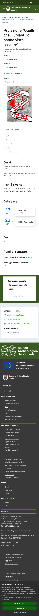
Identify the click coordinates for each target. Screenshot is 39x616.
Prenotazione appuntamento (14, 554)
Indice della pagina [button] (13, 129)
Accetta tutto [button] (19, 603)
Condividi (7, 73)
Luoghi (7, 502)
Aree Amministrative (12, 403)
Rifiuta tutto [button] (19, 608)
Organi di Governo (11, 400)
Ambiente (8, 468)
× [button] (37, 583)
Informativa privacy (11, 580)
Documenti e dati (10, 419)
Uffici (6, 407)
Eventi (26, 17)
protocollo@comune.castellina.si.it (18, 531)
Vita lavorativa (9, 435)
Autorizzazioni (9, 475)
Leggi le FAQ (9, 560)
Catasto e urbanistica (12, 444)
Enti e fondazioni (10, 410)
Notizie (7, 487)
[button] (19, 612)
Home (4, 17)
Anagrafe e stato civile (12, 429)
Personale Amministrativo (13, 416)
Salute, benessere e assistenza (15, 471)
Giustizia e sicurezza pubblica (14, 462)
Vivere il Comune (15, 17)
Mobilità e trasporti (11, 450)
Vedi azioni (17, 73)
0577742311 (30, 257)
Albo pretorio (9, 576)
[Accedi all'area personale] (31, 2)
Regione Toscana (8, 2)
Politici (7, 413)
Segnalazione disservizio (13, 557)
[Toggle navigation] (4, 8)
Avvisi (7, 493)
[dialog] (19, 598)
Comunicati (8, 490)
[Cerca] (35, 9)
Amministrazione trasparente (15, 573)
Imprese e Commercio (12, 439)
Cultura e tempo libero (12, 432)
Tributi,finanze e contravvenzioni (16, 465)
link (8, 599)
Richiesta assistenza (11, 564)
